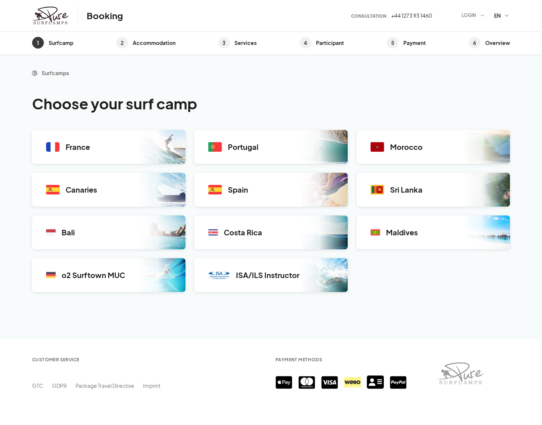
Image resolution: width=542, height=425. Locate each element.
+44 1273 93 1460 (411, 15)
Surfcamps (55, 73)
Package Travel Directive (105, 385)
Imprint (151, 385)
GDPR (59, 385)
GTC (37, 385)
